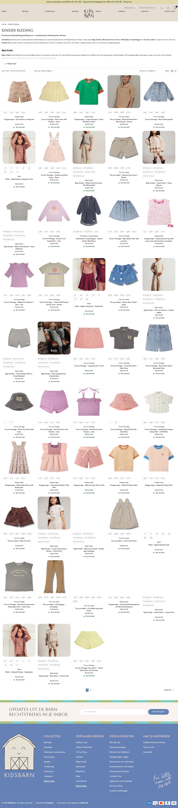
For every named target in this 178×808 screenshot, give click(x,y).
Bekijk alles (49, 781)
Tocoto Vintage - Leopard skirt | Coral (89, 366)
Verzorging (49, 757)
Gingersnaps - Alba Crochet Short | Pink (89, 485)
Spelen (47, 762)
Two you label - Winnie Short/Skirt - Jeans (124, 303)
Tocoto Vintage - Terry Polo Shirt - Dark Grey (123, 367)
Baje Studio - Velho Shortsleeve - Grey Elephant (19, 248)
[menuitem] (4, 11)
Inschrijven (158, 712)
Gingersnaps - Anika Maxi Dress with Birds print (19, 486)
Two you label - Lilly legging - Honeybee (54, 606)
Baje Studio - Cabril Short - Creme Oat (159, 612)
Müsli (19, 176)
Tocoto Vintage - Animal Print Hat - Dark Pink (124, 431)
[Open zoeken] (161, 8)
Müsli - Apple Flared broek (159, 545)
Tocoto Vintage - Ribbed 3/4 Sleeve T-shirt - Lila (19, 303)
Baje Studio (89, 180)
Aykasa (79, 757)
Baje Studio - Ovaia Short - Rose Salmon (159, 184)
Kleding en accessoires (54, 752)
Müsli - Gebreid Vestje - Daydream (19, 672)
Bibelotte (80, 772)
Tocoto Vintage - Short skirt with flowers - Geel (54, 121)
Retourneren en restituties (121, 762)
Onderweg (49, 767)
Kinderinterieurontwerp (154, 743)
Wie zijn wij (114, 743)
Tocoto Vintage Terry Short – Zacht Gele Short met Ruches (89, 669)
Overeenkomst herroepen (121, 767)
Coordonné (81, 781)
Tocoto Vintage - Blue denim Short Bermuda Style (158, 367)
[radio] (5, 112)
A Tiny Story (81, 752)
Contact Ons (115, 776)
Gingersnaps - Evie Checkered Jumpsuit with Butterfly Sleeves (123, 606)
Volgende (167, 690)
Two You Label (124, 117)
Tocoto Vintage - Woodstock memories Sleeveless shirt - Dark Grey (19, 606)
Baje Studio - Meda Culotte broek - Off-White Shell (89, 184)
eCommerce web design (67, 803)
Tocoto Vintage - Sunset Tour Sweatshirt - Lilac (54, 240)
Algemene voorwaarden (120, 781)
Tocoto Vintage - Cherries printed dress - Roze (54, 176)
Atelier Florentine (84, 747)
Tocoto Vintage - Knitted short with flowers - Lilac (54, 431)
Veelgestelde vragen (118, 757)
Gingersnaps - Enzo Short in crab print (19, 119)
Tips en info (148, 747)
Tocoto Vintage (54, 117)
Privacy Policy (115, 786)
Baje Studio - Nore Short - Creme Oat (54, 676)
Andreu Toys (81, 743)
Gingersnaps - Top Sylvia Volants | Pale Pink (54, 486)
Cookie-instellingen (118, 791)
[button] (38, 788)
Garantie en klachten (119, 772)
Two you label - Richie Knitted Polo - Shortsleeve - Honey (124, 121)
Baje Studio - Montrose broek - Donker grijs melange (89, 550)
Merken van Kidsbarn (119, 752)
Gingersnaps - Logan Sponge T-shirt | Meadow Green (89, 121)
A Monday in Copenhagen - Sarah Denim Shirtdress (89, 240)
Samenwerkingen (117, 747)
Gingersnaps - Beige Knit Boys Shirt (159, 485)
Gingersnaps (19, 117)
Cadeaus (48, 776)
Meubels (48, 747)
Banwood (80, 767)
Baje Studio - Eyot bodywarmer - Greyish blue (54, 375)
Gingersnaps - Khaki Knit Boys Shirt (124, 485)
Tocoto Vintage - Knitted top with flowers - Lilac (89, 431)
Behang (47, 743)
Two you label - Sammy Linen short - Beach (124, 176)
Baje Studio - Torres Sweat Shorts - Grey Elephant (19, 375)
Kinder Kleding (13, 24)
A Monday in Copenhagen (89, 236)
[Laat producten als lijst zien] (175, 71)
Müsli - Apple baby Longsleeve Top (19, 179)
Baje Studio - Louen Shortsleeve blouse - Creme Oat (54, 550)
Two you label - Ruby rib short (19, 541)
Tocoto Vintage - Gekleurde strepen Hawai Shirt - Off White (159, 431)
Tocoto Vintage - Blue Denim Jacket (159, 119)
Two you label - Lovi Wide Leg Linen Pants (89, 610)
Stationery (49, 772)
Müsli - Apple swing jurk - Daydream (89, 306)
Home (4, 24)
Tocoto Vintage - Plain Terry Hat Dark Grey (19, 431)
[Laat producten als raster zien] (172, 71)
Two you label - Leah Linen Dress (124, 541)
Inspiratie (147, 752)
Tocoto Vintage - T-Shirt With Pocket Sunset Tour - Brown (54, 303)
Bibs (78, 776)
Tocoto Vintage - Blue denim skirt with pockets (124, 240)
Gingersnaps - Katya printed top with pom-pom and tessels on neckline (158, 240)
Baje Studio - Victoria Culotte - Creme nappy (159, 311)
